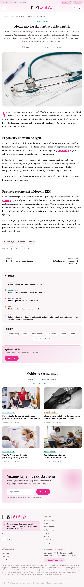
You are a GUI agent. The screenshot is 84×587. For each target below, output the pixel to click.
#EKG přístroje (9, 242)
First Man (5, 2)
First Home (22, 2)
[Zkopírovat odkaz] (28, 248)
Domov (63, 333)
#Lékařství (21, 242)
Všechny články (40, 383)
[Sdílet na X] (17, 248)
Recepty (48, 339)
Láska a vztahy (51, 333)
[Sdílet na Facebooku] (11, 248)
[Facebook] (4, 539)
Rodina (72, 333)
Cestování (37, 339)
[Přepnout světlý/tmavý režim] (80, 8)
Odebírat (12, 358)
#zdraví (32, 242)
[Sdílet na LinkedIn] (22, 248)
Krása (25, 333)
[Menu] (4, 8)
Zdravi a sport (13, 16)
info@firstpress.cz (55, 560)
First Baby (13, 2)
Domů (4, 16)
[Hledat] (75, 8)
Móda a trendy (14, 333)
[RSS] (9, 539)
